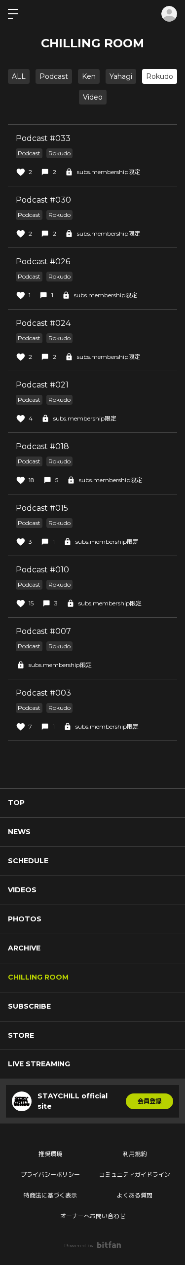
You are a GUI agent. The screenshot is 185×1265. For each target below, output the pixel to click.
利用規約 (135, 1154)
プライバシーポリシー (50, 1174)
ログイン (169, 14)
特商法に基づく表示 (50, 1195)
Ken (89, 76)
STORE (21, 1035)
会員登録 (149, 1101)
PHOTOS (24, 918)
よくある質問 (134, 1195)
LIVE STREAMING (39, 1063)
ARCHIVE (24, 948)
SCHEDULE (28, 860)
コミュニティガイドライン (134, 1174)
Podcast (53, 76)
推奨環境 (50, 1154)
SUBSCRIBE (29, 1006)
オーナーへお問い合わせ (92, 1216)
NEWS (19, 831)
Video (93, 97)
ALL (19, 76)
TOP (16, 802)
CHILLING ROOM (38, 977)
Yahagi (121, 76)
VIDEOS (22, 889)
